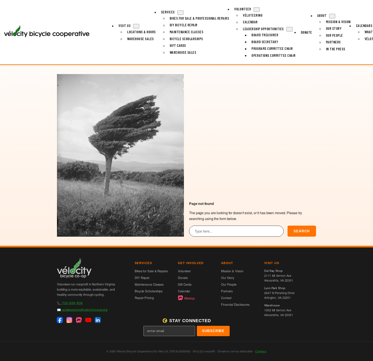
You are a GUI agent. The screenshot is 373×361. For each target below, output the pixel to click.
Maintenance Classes (149, 284)
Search (302, 231)
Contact (226, 297)
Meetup (189, 298)
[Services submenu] (180, 12)
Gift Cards (184, 284)
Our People (229, 284)
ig (69, 320)
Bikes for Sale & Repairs (151, 271)
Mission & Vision (232, 271)
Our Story (227, 277)
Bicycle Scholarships (149, 291)
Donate (183, 277)
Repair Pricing (144, 297)
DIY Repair (142, 277)
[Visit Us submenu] (136, 26)
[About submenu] (332, 16)
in (98, 320)
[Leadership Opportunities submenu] (289, 29)
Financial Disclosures (235, 304)
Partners (227, 291)
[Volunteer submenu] (257, 9)
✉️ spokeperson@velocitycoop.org (82, 310)
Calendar (184, 291)
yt (88, 320)
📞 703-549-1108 (70, 303)
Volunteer (184, 271)
